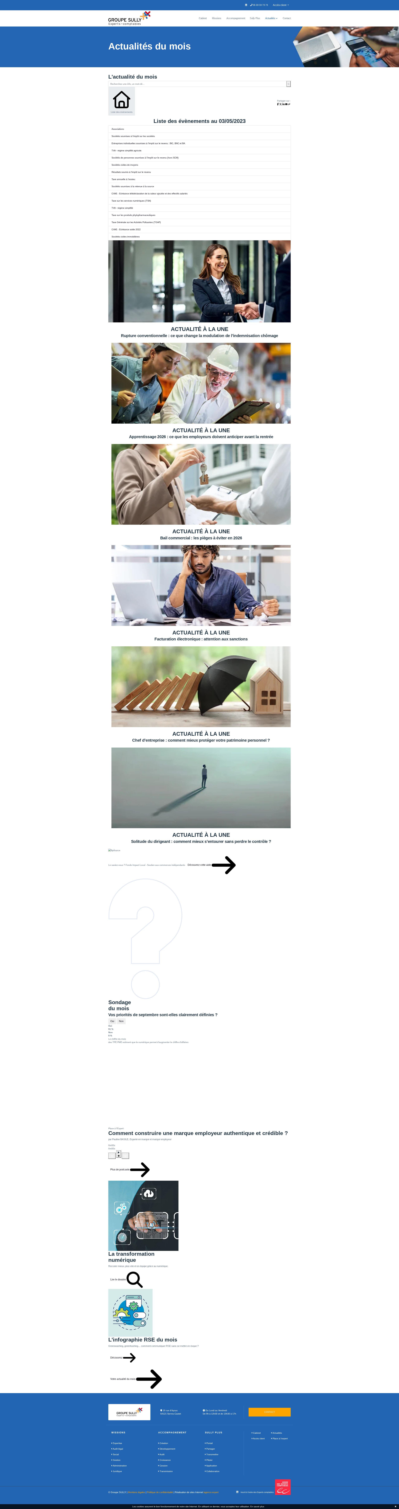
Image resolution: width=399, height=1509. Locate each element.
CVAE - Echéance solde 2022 (126, 229)
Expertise (117, 1443)
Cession (163, 1465)
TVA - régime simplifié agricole (126, 150)
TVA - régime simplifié (122, 208)
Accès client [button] (280, 5)
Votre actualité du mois (123, 1379)
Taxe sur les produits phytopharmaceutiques (133, 215)
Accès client (258, 1438)
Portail (209, 1443)
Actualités (270, 18)
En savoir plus (257, 1506)
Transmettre (212, 1454)
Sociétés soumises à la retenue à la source (133, 186)
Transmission (166, 1471)
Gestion (116, 1460)
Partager (210, 1449)
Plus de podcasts (120, 1169)
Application (211, 1465)
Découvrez (116, 1357)
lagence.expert (211, 1492)
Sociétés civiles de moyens (125, 165)
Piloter (209, 1460)
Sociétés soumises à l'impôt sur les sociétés (133, 136)
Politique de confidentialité (160, 1492)
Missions (216, 18)
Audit (161, 1454)
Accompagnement (235, 18)
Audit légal (117, 1449)
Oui (112, 1021)
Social (115, 1454)
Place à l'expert (280, 1438)
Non (121, 1021)
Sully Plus (255, 18)
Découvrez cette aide (200, 865)
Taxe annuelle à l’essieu (123, 179)
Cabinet (203, 18)
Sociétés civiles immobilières (126, 236)
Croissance (165, 1460)
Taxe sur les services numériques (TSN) (131, 200)
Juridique (117, 1471)
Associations (118, 129)
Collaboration (212, 1471)
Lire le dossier (118, 1279)
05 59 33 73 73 (260, 5)
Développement (167, 1449)
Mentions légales (136, 1492)
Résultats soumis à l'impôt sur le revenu (131, 172)
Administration (119, 1465)
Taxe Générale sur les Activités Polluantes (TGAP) (136, 222)
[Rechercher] (288, 84)
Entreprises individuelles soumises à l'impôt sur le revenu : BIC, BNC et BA (148, 143)
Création (163, 1443)
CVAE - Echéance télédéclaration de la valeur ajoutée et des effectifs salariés (149, 193)
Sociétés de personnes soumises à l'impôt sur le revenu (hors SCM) (145, 157)
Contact (287, 18)
